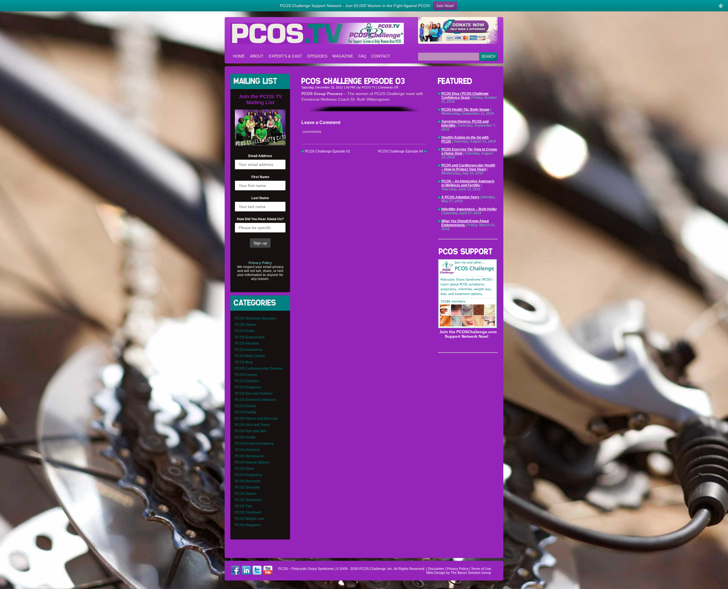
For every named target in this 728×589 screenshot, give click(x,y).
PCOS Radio (245, 331)
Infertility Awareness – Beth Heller (469, 209)
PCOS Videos (245, 325)
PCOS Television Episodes (255, 318)
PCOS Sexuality (247, 487)
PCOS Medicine (247, 450)
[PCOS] (467, 327)
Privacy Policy (457, 569)
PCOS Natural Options (252, 462)
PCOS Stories (245, 494)
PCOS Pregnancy (248, 475)
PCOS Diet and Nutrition (253, 394)
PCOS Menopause (249, 456)
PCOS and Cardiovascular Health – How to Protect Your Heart (468, 167)
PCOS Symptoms (248, 500)
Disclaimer (436, 569)
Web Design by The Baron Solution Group (458, 573)
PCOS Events (245, 406)
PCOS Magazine (248, 525)
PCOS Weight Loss (249, 519)
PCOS (364, 569)
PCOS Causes (246, 375)
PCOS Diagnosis (248, 387)
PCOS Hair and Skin (250, 431)
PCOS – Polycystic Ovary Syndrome (317, 33)
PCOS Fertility (246, 412)
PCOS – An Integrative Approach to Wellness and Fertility (467, 183)
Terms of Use (481, 569)
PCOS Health (245, 437)
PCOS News (244, 469)
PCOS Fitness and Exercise (256, 419)
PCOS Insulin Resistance (254, 444)
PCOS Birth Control (250, 356)
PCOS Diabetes (247, 381)
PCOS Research (247, 481)
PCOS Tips (243, 506)
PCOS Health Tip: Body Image (465, 110)
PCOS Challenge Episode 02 (327, 151)
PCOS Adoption (247, 343)
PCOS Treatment (248, 512)
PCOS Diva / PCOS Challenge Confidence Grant (465, 96)
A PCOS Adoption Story (460, 197)
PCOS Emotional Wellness (255, 400)
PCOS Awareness (248, 350)
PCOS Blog (244, 362)
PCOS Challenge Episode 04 (401, 151)
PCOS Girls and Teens (252, 425)
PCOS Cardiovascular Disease (259, 368)
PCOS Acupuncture (250, 337)
